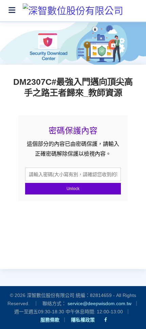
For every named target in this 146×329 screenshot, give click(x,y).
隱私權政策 (83, 320)
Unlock (73, 188)
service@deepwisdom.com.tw (99, 303)
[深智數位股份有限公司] (73, 8)
